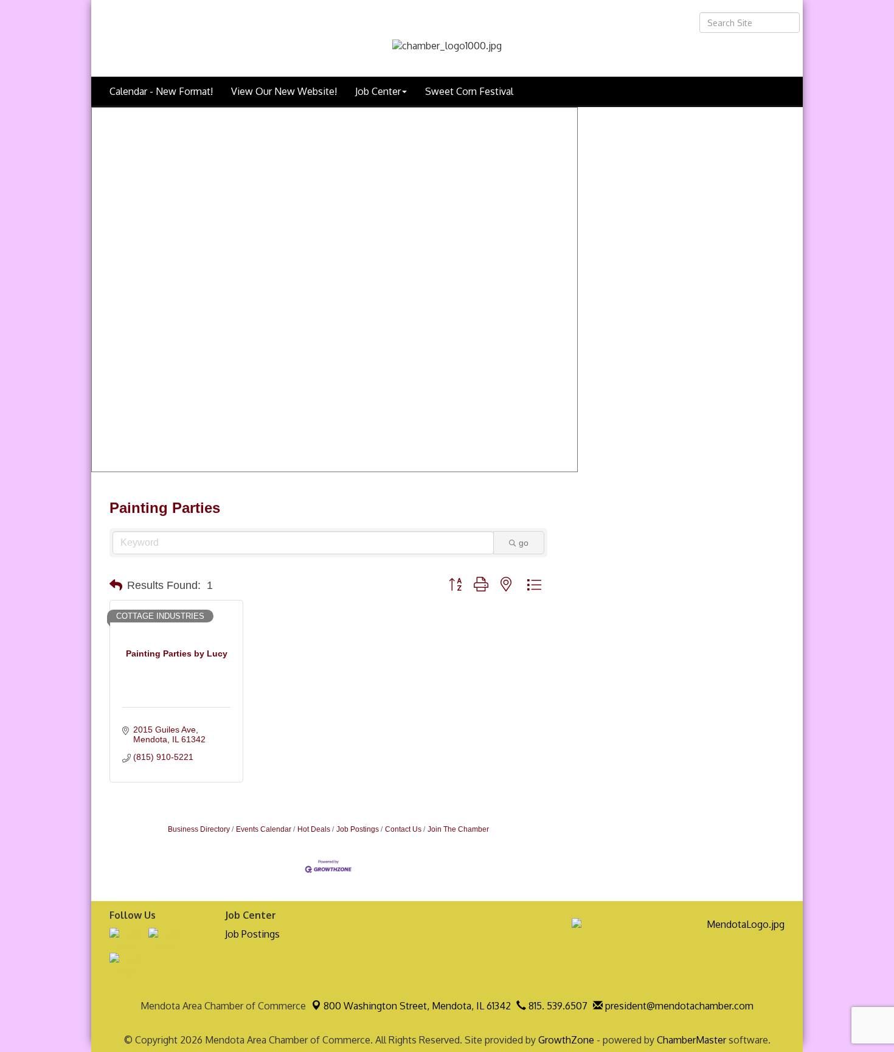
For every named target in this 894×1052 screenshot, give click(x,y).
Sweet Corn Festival (469, 91)
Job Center (378, 91)
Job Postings (357, 829)
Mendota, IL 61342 (417, 1006)
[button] (115, 585)
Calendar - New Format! (161, 91)
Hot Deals (313, 829)
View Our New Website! (284, 91)
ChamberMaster (691, 1040)
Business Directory (199, 829)
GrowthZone (566, 1040)
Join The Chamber (458, 829)
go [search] (523, 543)
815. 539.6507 (556, 1006)
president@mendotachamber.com (678, 1006)
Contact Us (403, 829)
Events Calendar (263, 829)
